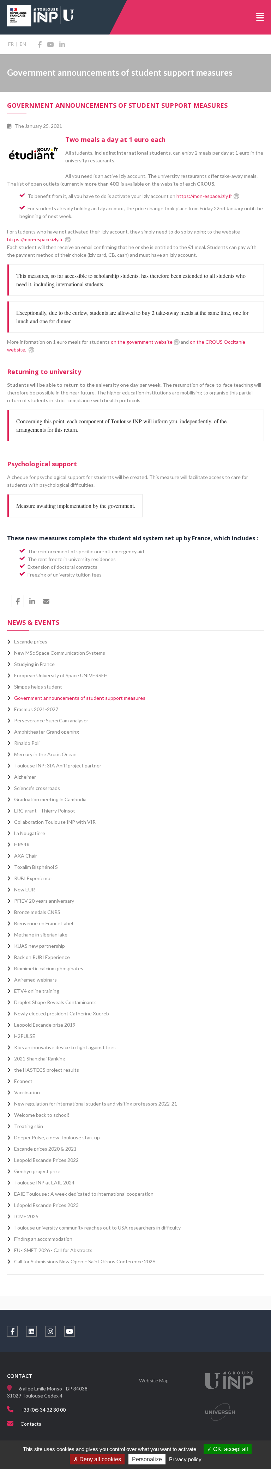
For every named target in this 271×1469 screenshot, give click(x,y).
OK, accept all (230, 1449)
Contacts (30, 1424)
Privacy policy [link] (185, 1459)
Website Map (154, 1380)
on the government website (142, 342)
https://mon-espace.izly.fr (203, 196)
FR (11, 44)
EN (23, 44)
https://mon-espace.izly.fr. (35, 239)
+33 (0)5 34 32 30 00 (43, 1410)
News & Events (33, 622)
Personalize (147, 1459)
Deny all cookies (99, 1459)
